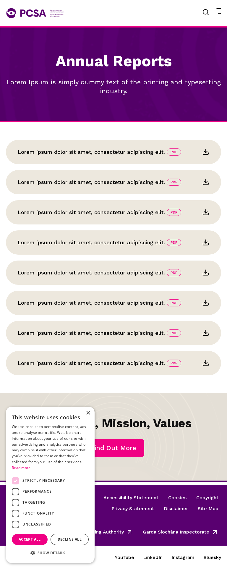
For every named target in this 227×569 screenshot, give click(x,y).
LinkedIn (153, 557)
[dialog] (50, 485)
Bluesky (212, 557)
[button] (50, 553)
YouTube (124, 557)
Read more (21, 467)
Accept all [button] (30, 539)
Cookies (177, 497)
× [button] (88, 413)
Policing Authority (104, 532)
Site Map (208, 508)
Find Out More (113, 448)
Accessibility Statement (130, 497)
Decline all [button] (70, 539)
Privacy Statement (132, 508)
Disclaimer (176, 508)
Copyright (207, 497)
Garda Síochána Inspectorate (176, 532)
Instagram (182, 557)
